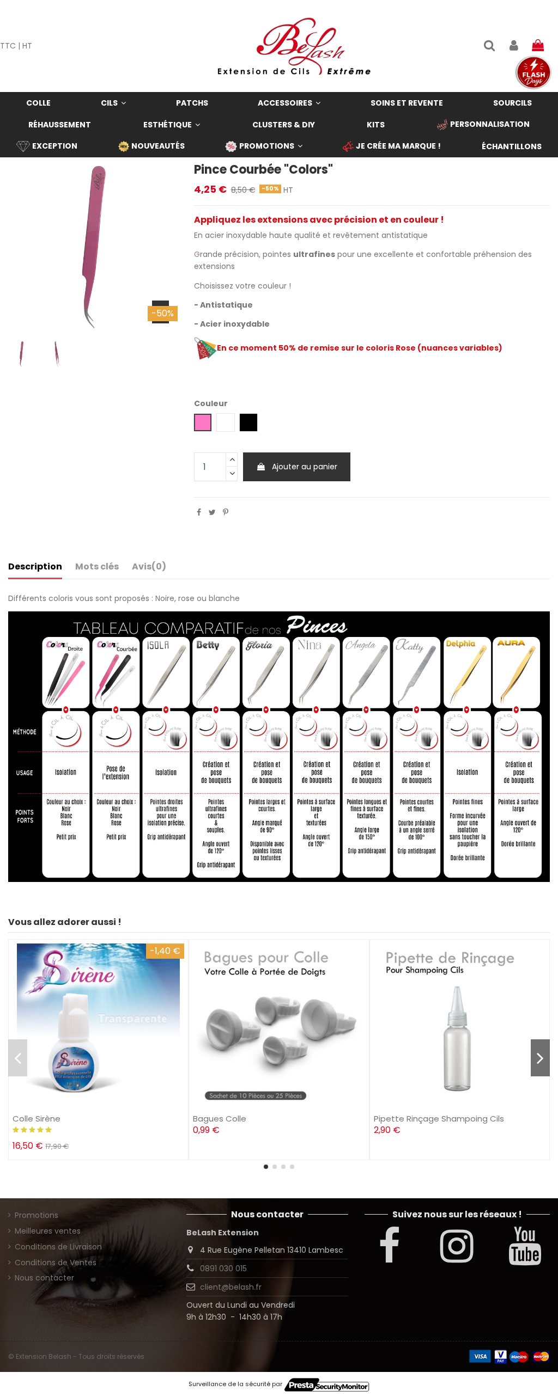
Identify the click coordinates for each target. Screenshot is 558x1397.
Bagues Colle (219, 1118)
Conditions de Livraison (58, 1246)
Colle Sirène (36, 1118)
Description (35, 567)
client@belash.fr (231, 1287)
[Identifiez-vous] (513, 46)
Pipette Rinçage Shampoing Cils (439, 1118)
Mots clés (97, 567)
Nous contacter (44, 1277)
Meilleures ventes (48, 1231)
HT (27, 45)
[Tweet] (212, 512)
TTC (8, 45)
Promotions (36, 1215)
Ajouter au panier (304, 466)
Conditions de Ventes (55, 1262)
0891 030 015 (223, 1268)
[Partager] (199, 512)
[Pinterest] (225, 512)
